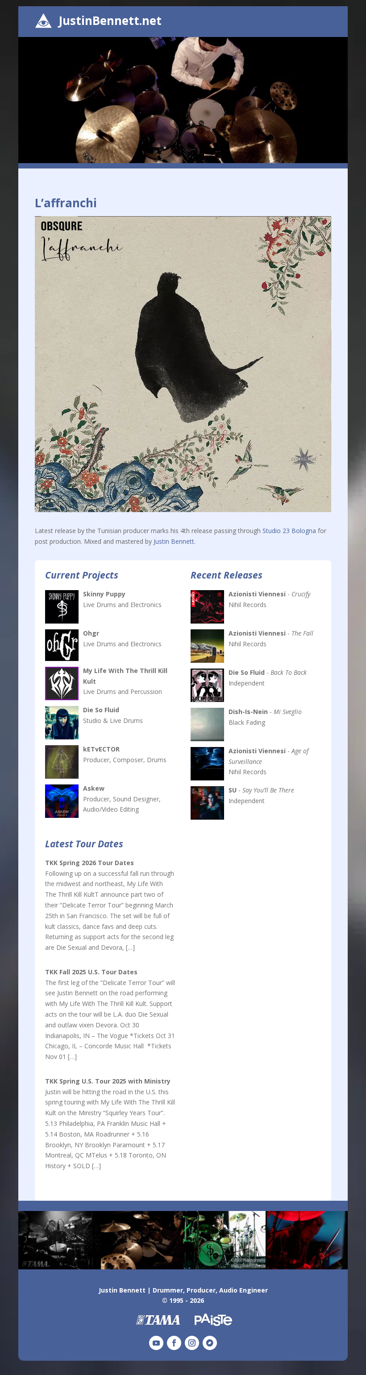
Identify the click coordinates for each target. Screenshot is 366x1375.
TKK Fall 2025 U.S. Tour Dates (91, 972)
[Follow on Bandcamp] (210, 1343)
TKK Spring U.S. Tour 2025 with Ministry (108, 1081)
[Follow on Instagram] (192, 1343)
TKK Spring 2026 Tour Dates (89, 862)
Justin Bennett (174, 541)
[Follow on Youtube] (156, 1343)
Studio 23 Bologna (289, 530)
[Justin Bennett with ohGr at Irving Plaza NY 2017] (59, 1267)
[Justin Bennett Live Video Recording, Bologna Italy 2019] (142, 1267)
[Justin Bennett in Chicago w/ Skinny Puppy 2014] (224, 1267)
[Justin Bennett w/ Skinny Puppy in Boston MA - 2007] (307, 1267)
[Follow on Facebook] (174, 1343)
